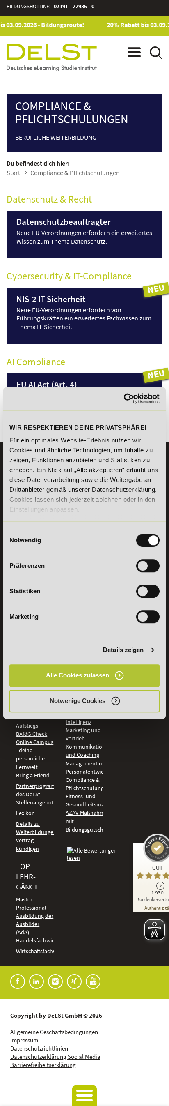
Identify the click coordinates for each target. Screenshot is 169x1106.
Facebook (17, 981)
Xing (74, 981)
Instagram (55, 981)
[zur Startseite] (52, 57)
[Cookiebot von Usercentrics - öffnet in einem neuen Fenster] (124, 398)
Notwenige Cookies (77, 700)
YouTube (93, 981)
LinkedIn (36, 981)
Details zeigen (123, 649)
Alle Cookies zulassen (77, 675)
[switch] (148, 565)
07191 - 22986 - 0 (74, 6)
